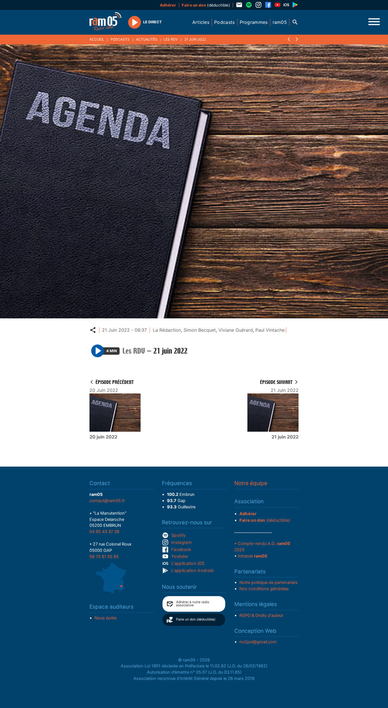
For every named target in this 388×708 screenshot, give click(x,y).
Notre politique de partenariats (268, 582)
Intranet (252, 556)
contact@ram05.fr (107, 500)
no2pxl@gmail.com (258, 641)
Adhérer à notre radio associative (192, 603)
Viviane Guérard (235, 330)
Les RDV (171, 39)
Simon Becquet (199, 330)
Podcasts (120, 39)
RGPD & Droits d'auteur (261, 615)
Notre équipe (250, 483)
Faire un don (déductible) (195, 619)
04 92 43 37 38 (104, 531)
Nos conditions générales (264, 588)
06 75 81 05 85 (104, 556)
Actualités (146, 39)
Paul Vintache (270, 330)
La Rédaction (167, 330)
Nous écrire (105, 618)
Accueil (96, 39)
